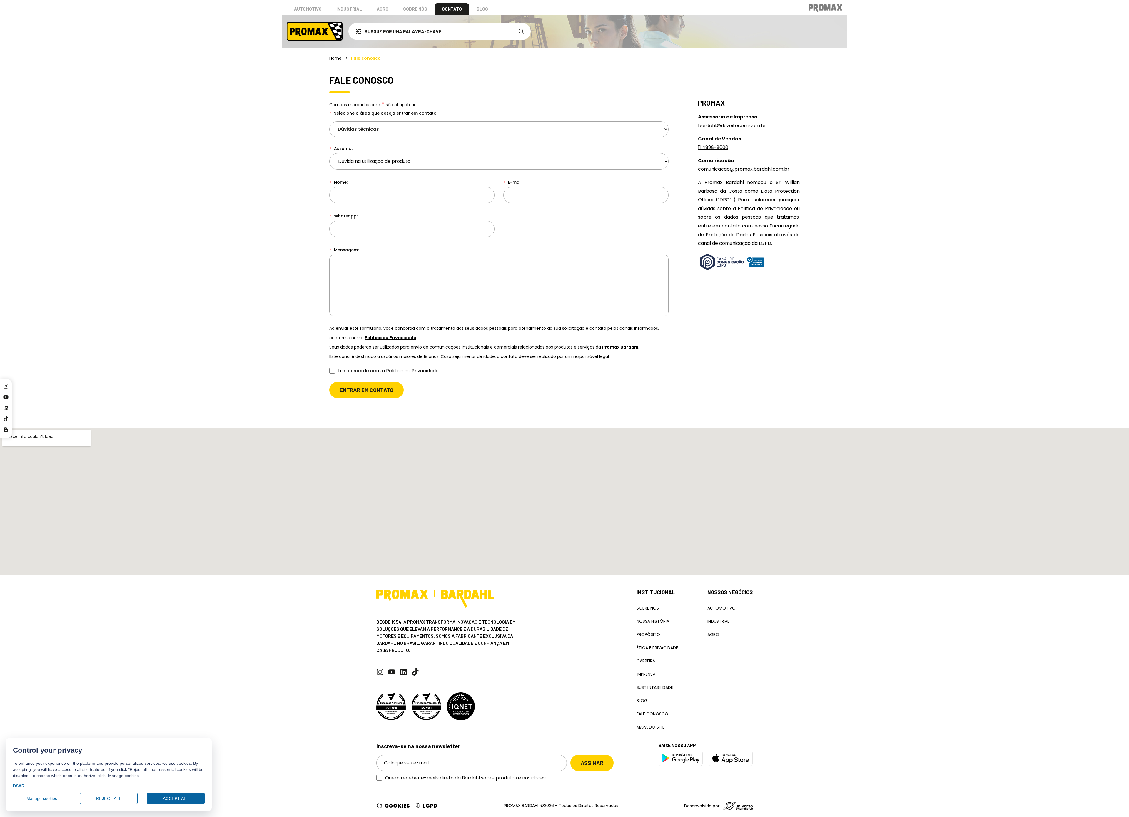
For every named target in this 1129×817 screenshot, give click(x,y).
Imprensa (646, 674)
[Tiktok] (6, 418)
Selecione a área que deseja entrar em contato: (385, 113)
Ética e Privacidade (657, 648)
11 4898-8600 (713, 147)
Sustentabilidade (655, 687)
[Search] (522, 31)
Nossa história (653, 621)
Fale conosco (652, 714)
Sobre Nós (648, 608)
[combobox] (431, 31)
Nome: (340, 182)
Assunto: (343, 148)
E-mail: (514, 182)
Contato (452, 8)
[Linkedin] (6, 408)
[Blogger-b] (6, 429)
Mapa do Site (650, 727)
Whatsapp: (345, 216)
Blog (482, 8)
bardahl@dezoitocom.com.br (732, 125)
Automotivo (308, 8)
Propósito (648, 634)
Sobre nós (415, 8)
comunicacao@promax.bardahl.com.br (743, 169)
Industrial (349, 8)
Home (335, 58)
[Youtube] (6, 397)
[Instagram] (6, 386)
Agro (382, 8)
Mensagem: (346, 250)
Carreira (646, 661)
